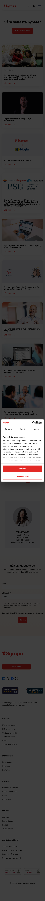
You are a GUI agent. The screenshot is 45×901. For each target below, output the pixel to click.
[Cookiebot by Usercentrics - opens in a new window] (32, 422)
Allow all (22, 469)
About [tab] (36, 429)
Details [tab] (23, 429)
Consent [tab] (8, 429)
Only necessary (22, 476)
